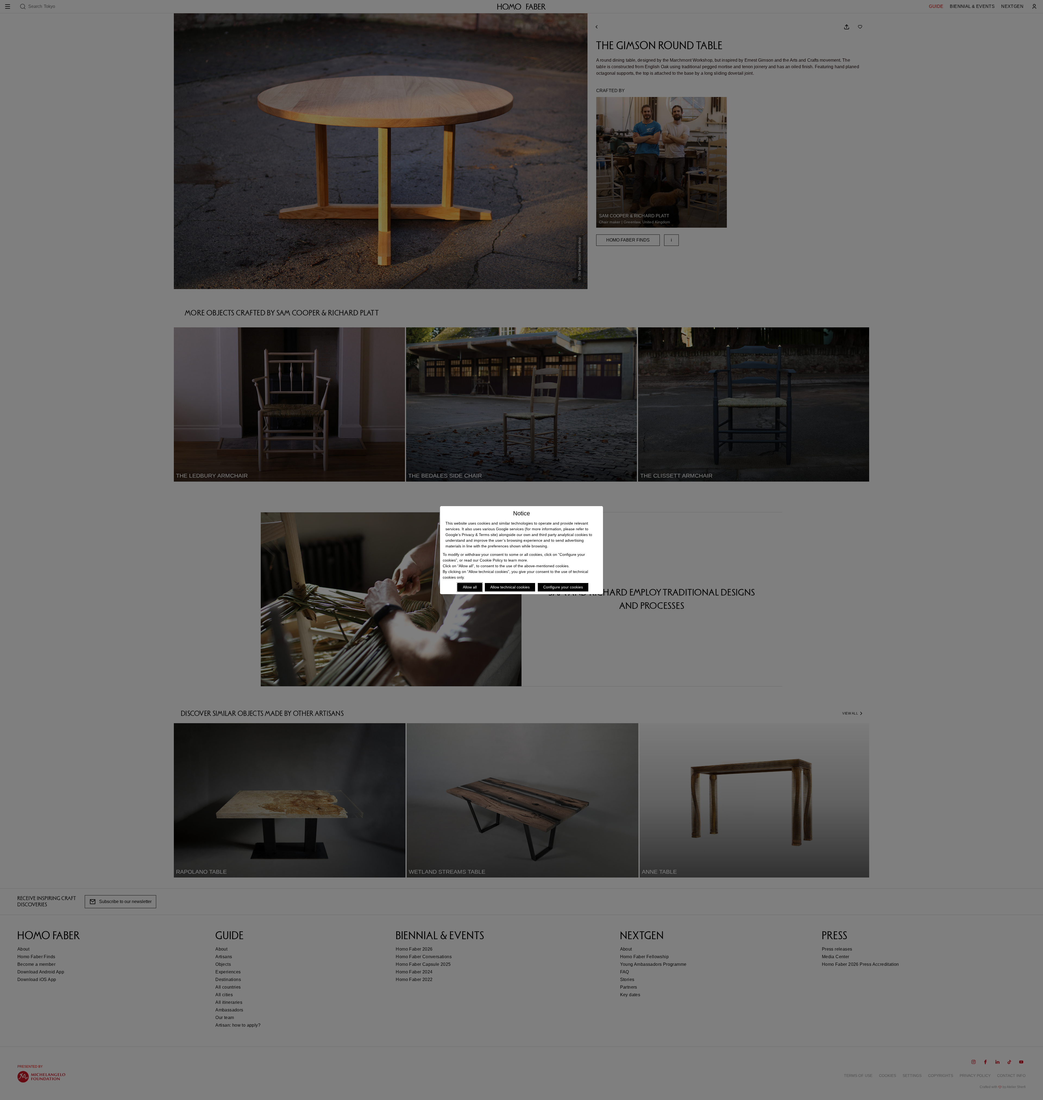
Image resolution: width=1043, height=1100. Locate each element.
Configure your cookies (563, 587)
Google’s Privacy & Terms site (471, 534)
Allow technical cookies (510, 587)
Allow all (470, 587)
